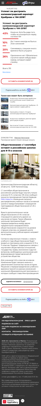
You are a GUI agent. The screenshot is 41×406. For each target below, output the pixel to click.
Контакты (6, 331)
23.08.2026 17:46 (7, 138)
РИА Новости (7, 199)
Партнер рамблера (20, 395)
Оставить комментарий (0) (20, 81)
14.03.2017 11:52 (12, 9)
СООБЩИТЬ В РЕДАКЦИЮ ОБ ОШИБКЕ (17, 334)
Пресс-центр (30, 321)
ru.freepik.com (6, 181)
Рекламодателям (20, 331)
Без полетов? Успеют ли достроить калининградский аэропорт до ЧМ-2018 (23, 126)
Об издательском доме (12, 321)
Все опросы (6, 72)
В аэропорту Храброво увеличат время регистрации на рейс (23, 119)
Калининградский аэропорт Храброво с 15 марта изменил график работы (24, 106)
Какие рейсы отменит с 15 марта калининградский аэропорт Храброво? (23, 112)
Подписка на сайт (10, 324)
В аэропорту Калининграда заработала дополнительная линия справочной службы (23, 100)
